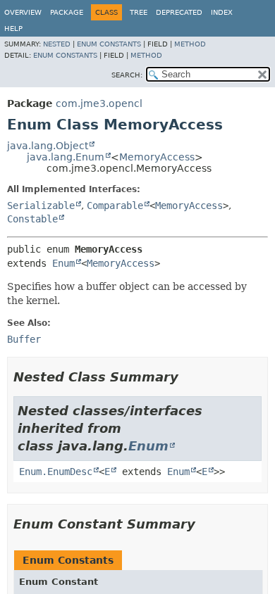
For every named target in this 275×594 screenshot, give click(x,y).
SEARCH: (126, 75)
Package (66, 12)
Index (222, 12)
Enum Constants (109, 44)
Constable (32, 219)
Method (190, 44)
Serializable (41, 205)
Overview (23, 12)
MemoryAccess (157, 157)
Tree (138, 12)
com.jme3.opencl (99, 103)
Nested (57, 44)
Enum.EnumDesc (55, 471)
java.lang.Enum (65, 157)
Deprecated (179, 12)
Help (13, 28)
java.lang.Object (47, 145)
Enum (63, 263)
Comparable (115, 205)
